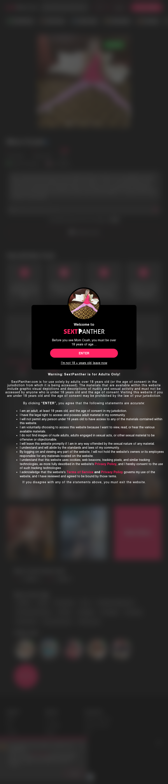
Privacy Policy (112, 472)
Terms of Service (79, 472)
